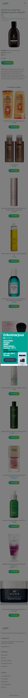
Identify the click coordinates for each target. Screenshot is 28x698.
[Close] (2, 333)
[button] (10, 360)
